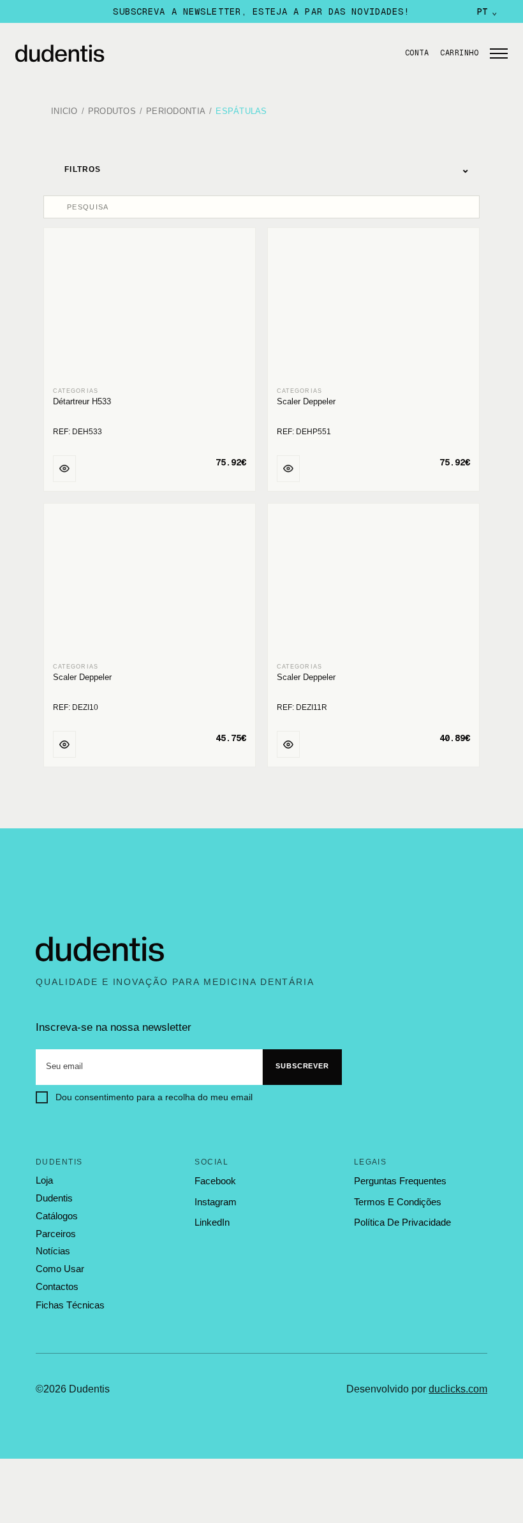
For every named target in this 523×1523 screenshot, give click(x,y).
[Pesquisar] (57, 207)
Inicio (64, 112)
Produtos (112, 112)
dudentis (54, 1198)
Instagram (216, 1201)
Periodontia (175, 112)
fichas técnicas (70, 1305)
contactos (57, 1287)
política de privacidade (402, 1222)
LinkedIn (212, 1222)
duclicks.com (458, 1389)
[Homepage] (200, 53)
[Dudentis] (100, 949)
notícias (53, 1251)
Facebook (215, 1180)
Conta (417, 53)
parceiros (56, 1234)
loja (44, 1180)
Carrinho (459, 53)
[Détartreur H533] (149, 308)
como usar (60, 1269)
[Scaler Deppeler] (373, 308)
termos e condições (397, 1201)
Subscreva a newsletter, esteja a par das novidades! (261, 11)
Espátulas (241, 112)
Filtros (267, 169)
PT (486, 11)
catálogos (57, 1216)
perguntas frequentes (400, 1180)
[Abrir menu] (499, 53)
